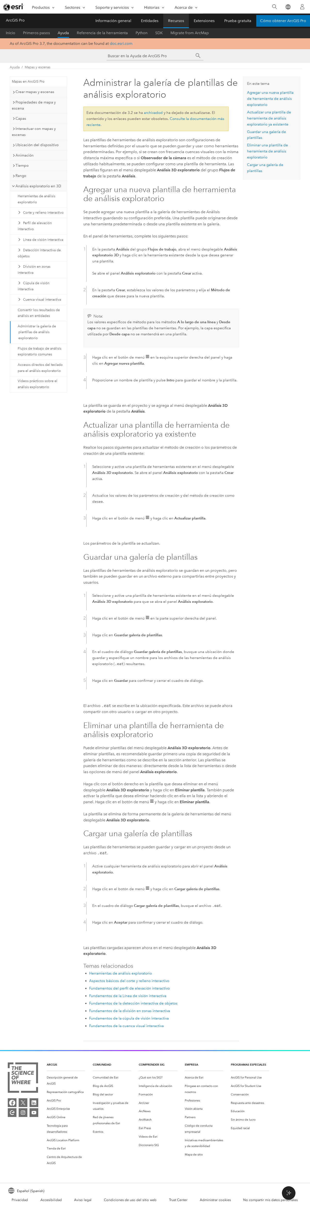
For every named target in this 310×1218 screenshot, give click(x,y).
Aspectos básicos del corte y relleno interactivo (129, 981)
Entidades (149, 20)
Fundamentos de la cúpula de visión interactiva (129, 1018)
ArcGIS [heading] (52, 1064)
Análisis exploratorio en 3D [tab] (38, 186)
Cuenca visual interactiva (42, 300)
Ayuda (63, 33)
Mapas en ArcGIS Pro (28, 81)
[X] (23, 1102)
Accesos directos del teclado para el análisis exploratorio (40, 368)
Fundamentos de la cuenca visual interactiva (126, 1026)
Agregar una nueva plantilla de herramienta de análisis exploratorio (270, 98)
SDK (159, 33)
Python (141, 33)
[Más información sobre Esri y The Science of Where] (23, 1078)
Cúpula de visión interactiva (33, 286)
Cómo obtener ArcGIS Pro (283, 20)
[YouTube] (34, 1112)
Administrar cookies (215, 1200)
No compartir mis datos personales (270, 1200)
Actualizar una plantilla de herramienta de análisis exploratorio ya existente (269, 118)
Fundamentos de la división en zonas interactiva (129, 1011)
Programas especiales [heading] (248, 1064)
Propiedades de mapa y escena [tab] (34, 105)
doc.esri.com (121, 43)
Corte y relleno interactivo (43, 213)
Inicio (10, 33)
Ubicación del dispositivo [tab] (37, 145)
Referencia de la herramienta (102, 33)
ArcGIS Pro (15, 20)
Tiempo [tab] (22, 165)
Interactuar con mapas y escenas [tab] (34, 131)
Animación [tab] (25, 155)
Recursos (176, 20)
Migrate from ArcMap (189, 33)
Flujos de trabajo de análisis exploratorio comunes (39, 351)
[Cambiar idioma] (287, 7)
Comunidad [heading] (102, 1064)
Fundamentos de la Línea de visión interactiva (127, 996)
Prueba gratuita (237, 20)
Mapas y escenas (37, 67)
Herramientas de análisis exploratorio (36, 199)
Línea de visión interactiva (43, 240)
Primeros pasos (36, 33)
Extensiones (204, 20)
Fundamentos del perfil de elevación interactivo (129, 988)
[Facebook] (12, 1102)
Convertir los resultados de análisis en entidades (39, 313)
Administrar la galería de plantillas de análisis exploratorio (37, 332)
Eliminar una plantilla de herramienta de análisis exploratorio (267, 151)
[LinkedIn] (34, 1102)
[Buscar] (274, 7)
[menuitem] (66, 1080)
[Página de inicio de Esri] (13, 7)
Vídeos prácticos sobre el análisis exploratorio (37, 384)
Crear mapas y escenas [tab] (35, 92)
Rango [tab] (21, 175)
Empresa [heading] (191, 1064)
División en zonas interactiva (34, 270)
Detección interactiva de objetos (39, 253)
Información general (113, 20)
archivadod (153, 112)
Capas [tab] (21, 118)
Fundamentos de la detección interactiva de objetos (133, 1003)
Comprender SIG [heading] (151, 1064)
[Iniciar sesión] (302, 7)
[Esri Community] (12, 1112)
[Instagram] (23, 1112)
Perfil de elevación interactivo (35, 226)
